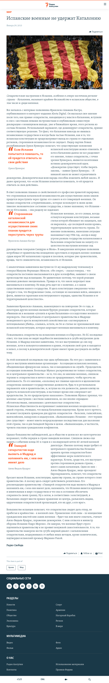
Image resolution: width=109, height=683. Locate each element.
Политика (12, 610)
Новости (11, 605)
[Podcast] (42, 586)
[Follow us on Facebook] (9, 586)
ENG (43, 679)
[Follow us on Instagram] (29, 586)
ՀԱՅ (19, 679)
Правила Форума (64, 670)
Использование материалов (70, 664)
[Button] (96, 32)
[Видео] (66, 679)
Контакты (11, 670)
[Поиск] (89, 679)
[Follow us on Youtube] (22, 586)
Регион (59, 621)
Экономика (12, 621)
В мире (59, 626)
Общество (11, 615)
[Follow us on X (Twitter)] (15, 586)
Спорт (59, 605)
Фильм (10, 648)
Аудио (59, 648)
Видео (10, 643)
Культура (11, 626)
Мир (9, 12)
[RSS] (35, 586)
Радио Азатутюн (15, 664)
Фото (58, 643)
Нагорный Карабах (65, 615)
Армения (60, 610)
